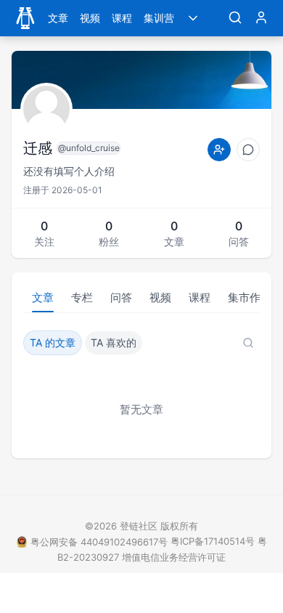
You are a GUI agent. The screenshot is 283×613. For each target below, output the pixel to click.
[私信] (248, 149)
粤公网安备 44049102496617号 (99, 542)
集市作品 (249, 297)
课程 (122, 18)
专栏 (82, 297)
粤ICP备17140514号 (213, 541)
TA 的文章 (52, 342)
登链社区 (140, 526)
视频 (90, 18)
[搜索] (235, 18)
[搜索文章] (248, 342)
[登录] (261, 18)
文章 (58, 18)
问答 (121, 297)
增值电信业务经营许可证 (174, 557)
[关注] (219, 149)
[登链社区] (25, 18)
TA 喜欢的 (113, 342)
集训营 (159, 18)
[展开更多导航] (193, 18)
